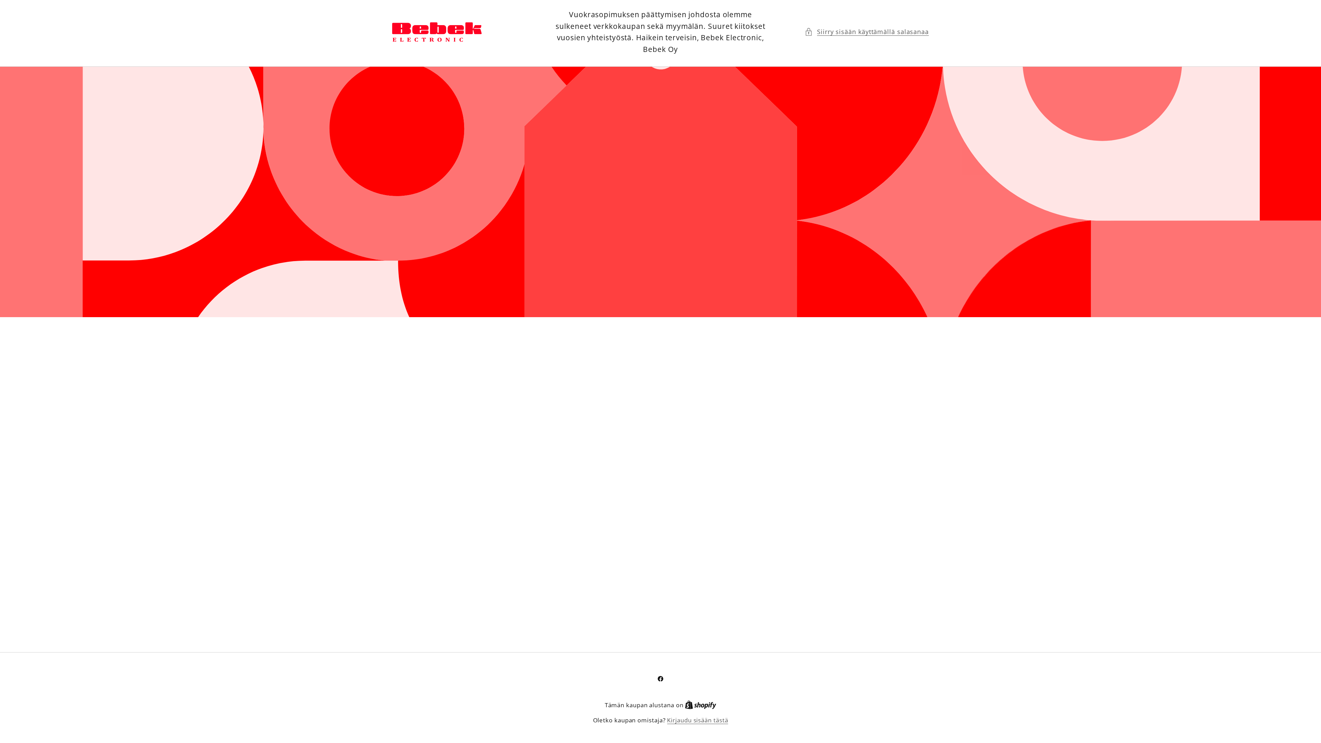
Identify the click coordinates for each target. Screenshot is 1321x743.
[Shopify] (700, 705)
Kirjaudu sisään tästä (697, 720)
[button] (867, 32)
